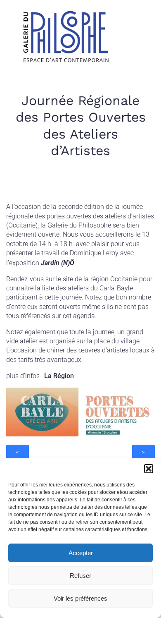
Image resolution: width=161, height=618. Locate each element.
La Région (59, 376)
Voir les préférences (80, 598)
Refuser (80, 575)
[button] (148, 469)
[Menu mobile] (137, 39)
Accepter (81, 552)
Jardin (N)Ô (57, 263)
